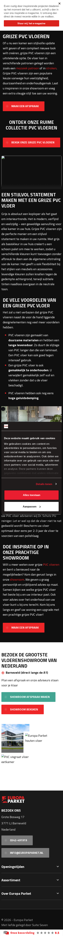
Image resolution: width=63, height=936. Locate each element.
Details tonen (44, 484)
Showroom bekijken (24, 709)
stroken (51, 68)
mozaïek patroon (27, 68)
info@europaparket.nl (26, 853)
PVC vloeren (51, 564)
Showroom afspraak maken (30, 697)
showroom (17, 579)
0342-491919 (18, 840)
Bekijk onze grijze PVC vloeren (32, 142)
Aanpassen (29, 506)
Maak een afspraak (25, 106)
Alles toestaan (31, 495)
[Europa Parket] (31, 932)
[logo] (31, 799)
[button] (58, 866)
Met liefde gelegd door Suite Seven (24, 925)
